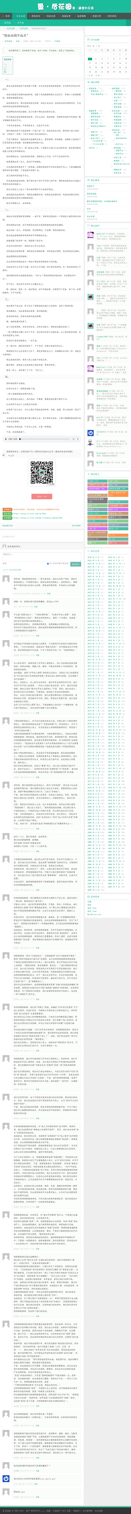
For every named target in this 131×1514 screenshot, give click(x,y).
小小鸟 (16, 1471)
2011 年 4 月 (94, 781)
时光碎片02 (8, 526)
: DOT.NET (116, 133)
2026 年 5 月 (114, 560)
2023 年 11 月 (94, 586)
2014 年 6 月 (94, 720)
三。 (6, 69)
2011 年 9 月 (114, 772)
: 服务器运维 (94, 117)
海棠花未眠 (91, 194)
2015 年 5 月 (94, 704)
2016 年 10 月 (114, 676)
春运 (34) (113, 485)
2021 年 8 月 (94, 615)
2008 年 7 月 (114, 832)
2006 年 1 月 (94, 877)
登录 (89, 905)
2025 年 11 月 (114, 564)
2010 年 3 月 (114, 800)
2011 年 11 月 (114, 768)
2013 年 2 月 (94, 746)
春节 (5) (113, 543)
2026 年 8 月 (94, 557)
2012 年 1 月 (114, 765)
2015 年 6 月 (114, 701)
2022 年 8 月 (114, 602)
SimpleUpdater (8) (97, 525)
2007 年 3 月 (114, 855)
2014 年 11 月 (94, 714)
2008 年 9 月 (114, 829)
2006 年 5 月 (114, 871)
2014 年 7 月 (114, 717)
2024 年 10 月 (94, 576)
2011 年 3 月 (114, 781)
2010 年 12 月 (94, 788)
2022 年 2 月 (94, 608)
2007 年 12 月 (94, 845)
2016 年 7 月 (94, 682)
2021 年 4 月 (94, 618)
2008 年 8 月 (94, 832)
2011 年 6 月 (94, 778)
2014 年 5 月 (114, 720)
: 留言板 (6, 22)
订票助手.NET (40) (96, 485)
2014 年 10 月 (114, 714)
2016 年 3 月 (94, 688)
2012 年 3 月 (114, 762)
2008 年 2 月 (94, 842)
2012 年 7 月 (114, 756)
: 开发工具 (117, 158)
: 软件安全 (117, 173)
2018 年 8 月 (114, 647)
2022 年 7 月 (94, 605)
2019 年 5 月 (94, 637)
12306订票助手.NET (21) (117, 494)
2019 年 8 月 (114, 631)
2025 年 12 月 (94, 564)
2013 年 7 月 (114, 736)
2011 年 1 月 (114, 784)
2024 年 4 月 (114, 580)
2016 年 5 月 (94, 685)
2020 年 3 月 (94, 624)
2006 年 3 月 (94, 874)
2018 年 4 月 (94, 653)
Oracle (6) (93, 539)
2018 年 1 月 (114, 656)
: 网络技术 (117, 170)
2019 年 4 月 (114, 637)
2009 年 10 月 (94, 810)
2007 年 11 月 (114, 845)
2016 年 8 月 (114, 679)
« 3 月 (90, 75)
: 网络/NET (94, 135)
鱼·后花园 (7, 1511)
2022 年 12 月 (94, 599)
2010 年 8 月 (94, 794)
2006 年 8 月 (94, 868)
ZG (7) (112, 535)
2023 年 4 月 (94, 592)
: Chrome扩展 (97, 141)
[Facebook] (119, 31)
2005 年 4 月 (94, 890)
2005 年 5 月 (114, 887)
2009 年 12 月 (94, 807)
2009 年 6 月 (94, 816)
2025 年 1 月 (114, 570)
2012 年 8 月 (94, 756)
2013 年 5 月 (114, 740)
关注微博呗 (87, 1511)
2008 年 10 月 (94, 829)
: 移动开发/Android (121, 164)
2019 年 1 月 (114, 640)
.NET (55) (113, 481)
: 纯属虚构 (117, 120)
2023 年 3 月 (114, 592)
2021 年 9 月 (114, 612)
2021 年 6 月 (114, 615)
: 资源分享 (95, 16)
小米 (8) (92, 529)
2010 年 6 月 (94, 797)
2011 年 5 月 (114, 778)
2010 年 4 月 (94, 800)
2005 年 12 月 (114, 877)
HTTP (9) (113, 521)
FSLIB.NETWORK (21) (97, 495)
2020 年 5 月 (114, 621)
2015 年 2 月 (114, 708)
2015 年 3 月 (94, 708)
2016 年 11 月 (94, 676)
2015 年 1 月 (94, 711)
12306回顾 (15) (116, 506)
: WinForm (118, 144)
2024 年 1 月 (114, 583)
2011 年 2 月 (94, 784)
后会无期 (91, 216)
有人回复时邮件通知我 (58, 563)
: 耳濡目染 (117, 123)
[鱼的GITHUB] (97, 31)
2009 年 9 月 (114, 810)
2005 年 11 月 (94, 880)
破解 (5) (92, 543)
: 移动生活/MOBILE (97, 126)
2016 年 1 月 (94, 692)
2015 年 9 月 (94, 698)
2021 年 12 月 (94, 612)
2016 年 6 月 (114, 682)
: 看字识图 (117, 104)
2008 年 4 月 (94, 839)
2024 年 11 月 (114, 573)
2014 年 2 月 (94, 727)
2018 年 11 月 (114, 644)
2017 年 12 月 (94, 660)
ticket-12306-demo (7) (97, 533)
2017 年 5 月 (114, 666)
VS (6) (112, 539)
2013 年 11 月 (114, 730)
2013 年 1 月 (114, 746)
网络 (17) (92, 506)
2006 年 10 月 (94, 864)
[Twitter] (112, 31)
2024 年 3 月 (94, 583)
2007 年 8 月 (94, 852)
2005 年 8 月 (94, 884)
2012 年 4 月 (94, 762)
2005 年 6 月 (94, 887)
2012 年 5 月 (114, 759)
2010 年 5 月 (114, 797)
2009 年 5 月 (114, 816)
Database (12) (95, 517)
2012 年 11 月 (114, 749)
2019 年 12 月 (94, 628)
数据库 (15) (93, 509)
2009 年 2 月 (94, 823)
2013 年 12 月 (94, 730)
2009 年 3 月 (114, 820)
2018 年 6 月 (114, 650)
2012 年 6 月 (94, 759)
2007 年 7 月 (114, 852)
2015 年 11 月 (94, 695)
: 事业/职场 (117, 94)
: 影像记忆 (117, 117)
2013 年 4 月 (94, 743)
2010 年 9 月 (114, 791)
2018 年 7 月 (94, 650)
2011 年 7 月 (114, 775)
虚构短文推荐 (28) (117, 489)
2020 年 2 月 (114, 624)
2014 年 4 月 (94, 724)
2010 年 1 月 (114, 804)
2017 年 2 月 (114, 669)
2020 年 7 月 (94, 621)
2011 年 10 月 (94, 772)
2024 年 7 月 (114, 576)
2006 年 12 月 (94, 861)
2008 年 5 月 (114, 836)
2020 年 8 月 (114, 618)
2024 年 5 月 (94, 580)
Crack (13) (93, 513)
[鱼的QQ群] (104, 31)
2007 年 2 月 (94, 858)
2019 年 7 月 (94, 634)
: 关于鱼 (19, 22)
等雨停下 (91, 186)
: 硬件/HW (93, 123)
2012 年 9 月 (114, 752)
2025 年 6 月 (114, 567)
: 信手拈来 (23, 28)
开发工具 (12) (115, 513)
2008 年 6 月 (94, 836)
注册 (89, 902)
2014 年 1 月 (114, 727)
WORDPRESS (38, 1511)
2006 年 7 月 (114, 868)
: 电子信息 (94, 120)
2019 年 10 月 (94, 631)
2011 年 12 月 (94, 768)
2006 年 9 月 (114, 864)
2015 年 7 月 (94, 701)
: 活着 (115, 101)
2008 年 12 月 (94, 826)
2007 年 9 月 (114, 848)
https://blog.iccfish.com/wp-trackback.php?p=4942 (38, 518)
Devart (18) (114, 502)
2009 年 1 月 (114, 823)
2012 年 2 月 (94, 765)
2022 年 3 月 (114, 605)
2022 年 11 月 (114, 599)
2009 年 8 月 (94, 813)
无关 (89, 209)
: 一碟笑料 (117, 91)
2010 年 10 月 (94, 791)
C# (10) (91, 521)
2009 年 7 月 (114, 813)
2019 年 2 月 (94, 640)
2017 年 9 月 (114, 660)
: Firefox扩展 (97, 144)
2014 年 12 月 (114, 711)
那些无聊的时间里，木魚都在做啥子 (102, 201)
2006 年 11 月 (114, 861)
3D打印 (92, 148)
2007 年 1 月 (114, 858)
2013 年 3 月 (114, 743)
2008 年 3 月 (114, 839)
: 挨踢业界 (65, 16)
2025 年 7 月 (94, 567)
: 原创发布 (34, 16)
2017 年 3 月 (94, 669)
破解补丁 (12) (115, 517)
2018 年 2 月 (94, 656)
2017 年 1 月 (94, 672)
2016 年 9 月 (94, 679)
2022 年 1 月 (114, 608)
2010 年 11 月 (114, 788)
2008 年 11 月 (114, 826)
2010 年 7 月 (114, 794)
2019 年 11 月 (114, 628)
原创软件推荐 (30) (96, 489)
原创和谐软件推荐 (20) (96, 500)
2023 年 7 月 (114, 589)
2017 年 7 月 (114, 663)
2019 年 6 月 (114, 634)
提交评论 (76, 564)
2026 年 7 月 (114, 557)
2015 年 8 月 (114, 698)
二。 (6, 67)
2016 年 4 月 (114, 685)
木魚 (18, 41)
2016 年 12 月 (114, 672)
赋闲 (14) (113, 509)
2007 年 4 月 (94, 855)
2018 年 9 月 (94, 647)
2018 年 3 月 (114, 653)
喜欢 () (42, 496)
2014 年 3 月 (114, 724)
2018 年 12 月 (94, 644)
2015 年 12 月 (114, 692)
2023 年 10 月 (114, 586)
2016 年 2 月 (114, 688)
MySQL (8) (113, 529)
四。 (6, 72)
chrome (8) (114, 525)
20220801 (76, 526)
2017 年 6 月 (94, 666)
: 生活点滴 (19, 16)
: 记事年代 (117, 126)
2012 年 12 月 (94, 749)
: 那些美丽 (117, 107)
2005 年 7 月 (114, 884)
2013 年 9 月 (114, 733)
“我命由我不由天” (15, 35)
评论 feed (92, 911)
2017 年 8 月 (94, 663)
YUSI (64, 1511)
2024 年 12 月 (94, 573)
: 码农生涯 (50, 16)
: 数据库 (116, 161)
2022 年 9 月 (94, 602)
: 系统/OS (93, 132)
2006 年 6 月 (94, 871)
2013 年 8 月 (94, 736)
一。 (6, 64)
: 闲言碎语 (110, 16)
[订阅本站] (126, 31)
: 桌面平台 (118, 150)
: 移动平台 (118, 154)
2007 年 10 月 (94, 848)
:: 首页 (6, 16)
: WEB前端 (116, 148)
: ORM (116, 135)
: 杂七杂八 (117, 97)
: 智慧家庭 (94, 113)
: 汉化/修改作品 (96, 94)
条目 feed (92, 908)
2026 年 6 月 (94, 560)
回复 (49, 594)
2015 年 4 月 (114, 704)
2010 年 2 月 (94, 804)
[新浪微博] (89, 31)
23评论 (57, 41)
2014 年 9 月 (94, 717)
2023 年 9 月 (94, 589)
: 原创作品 (94, 91)
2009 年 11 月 (114, 807)
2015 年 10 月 (114, 695)
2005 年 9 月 (114, 880)
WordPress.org (94, 914)
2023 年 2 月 (94, 596)
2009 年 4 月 (94, 820)
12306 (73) (93, 481)
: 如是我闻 (80, 16)
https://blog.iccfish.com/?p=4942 (29, 514)
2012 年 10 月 (94, 752)
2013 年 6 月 (94, 740)
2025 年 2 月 (94, 570)
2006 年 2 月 (114, 874)
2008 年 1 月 (114, 842)
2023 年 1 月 (114, 596)
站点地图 (99, 1511)
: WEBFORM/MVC (120, 138)
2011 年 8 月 (94, 775)
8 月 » (99, 75)
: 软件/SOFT (94, 138)
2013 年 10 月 (94, 733)
